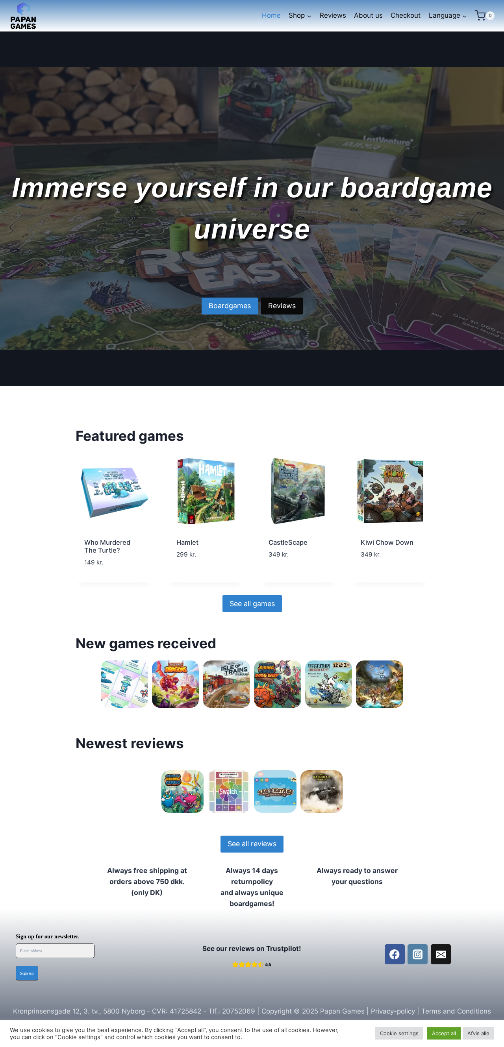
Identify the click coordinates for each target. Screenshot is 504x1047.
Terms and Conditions (456, 1011)
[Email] (441, 954)
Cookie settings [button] (399, 1033)
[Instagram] (418, 954)
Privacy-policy (393, 1011)
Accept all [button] (444, 1033)
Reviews (333, 15)
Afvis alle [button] (478, 1033)
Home (271, 15)
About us (368, 15)
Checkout (406, 15)
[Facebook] (395, 954)
